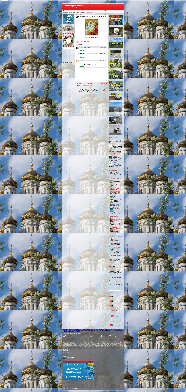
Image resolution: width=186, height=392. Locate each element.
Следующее (78, 83)
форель (104, 346)
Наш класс (121, 335)
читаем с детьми (117, 346)
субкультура (76, 346)
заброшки (115, 343)
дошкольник (94, 336)
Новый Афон (85, 342)
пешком (101, 345)
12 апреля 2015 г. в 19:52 (102, 53)
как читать (70, 344)
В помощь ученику (86, 10)
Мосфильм (81, 342)
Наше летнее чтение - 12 (117, 199)
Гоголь (106, 341)
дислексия (108, 340)
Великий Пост (67, 336)
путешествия (76, 335)
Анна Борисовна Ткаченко (85, 47)
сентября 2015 (113, 310)
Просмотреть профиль (70, 357)
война (89, 343)
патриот (98, 345)
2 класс (107, 336)
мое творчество (75, 336)
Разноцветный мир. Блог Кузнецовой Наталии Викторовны (114, 217)
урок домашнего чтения (99, 346)
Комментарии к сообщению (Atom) (87, 85)
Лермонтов (73, 342)
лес (81, 344)
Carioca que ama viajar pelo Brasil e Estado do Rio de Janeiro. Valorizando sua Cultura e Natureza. (115, 189)
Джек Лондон (115, 341)
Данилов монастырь (110, 341)
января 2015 (113, 322)
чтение (69, 335)
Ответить (82, 50)
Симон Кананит (108, 342)
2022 (111, 297)
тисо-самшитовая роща (89, 346)
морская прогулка (91, 344)
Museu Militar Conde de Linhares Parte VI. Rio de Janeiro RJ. (117, 192)
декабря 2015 (113, 307)
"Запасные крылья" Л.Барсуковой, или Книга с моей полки (118, 219)
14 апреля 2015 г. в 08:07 (102, 60)
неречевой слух (115, 344)
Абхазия (107, 335)
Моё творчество (116, 10)
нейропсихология (65, 341)
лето (103, 336)
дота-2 (106, 343)
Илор (118, 341)
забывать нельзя (120, 343)
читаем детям (112, 346)
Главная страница (91, 83)
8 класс (93, 341)
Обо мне (68, 10)
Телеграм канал (74, 10)
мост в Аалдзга (97, 344)
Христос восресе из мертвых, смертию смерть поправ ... (115, 318)
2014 (111, 324)
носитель (119, 344)
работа (74, 341)
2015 (111, 306)
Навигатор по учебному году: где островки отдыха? (115, 256)
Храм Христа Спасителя (69, 343)
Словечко (111, 246)
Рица (73, 340)
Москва (94, 335)
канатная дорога (75, 344)
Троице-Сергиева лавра (90, 340)
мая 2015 (112, 314)
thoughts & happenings (114, 170)
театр (84, 346)
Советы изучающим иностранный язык (97, 10)
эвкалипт (121, 346)
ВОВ (103, 341)
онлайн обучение (74, 345)
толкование (94, 346)
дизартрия (100, 340)
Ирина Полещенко (112, 280)
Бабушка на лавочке (113, 227)
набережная (120, 340)
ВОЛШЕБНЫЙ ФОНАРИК (114, 207)
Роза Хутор (83, 340)
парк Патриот (91, 345)
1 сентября (86, 341)
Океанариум (89, 342)
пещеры (70, 341)
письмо (110, 345)
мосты (100, 344)
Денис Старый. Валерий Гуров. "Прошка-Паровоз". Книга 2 (117, 229)
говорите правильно (93, 343)
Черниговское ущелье (76, 343)
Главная (64, 10)
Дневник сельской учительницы (115, 255)
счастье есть (80, 346)
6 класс (90, 341)
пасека (95, 345)
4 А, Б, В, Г (110, 150)
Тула (64, 343)
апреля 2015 (113, 315)
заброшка (112, 343)
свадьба (70, 346)
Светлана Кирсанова (112, 283)
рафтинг (119, 345)
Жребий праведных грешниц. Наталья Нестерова (116, 239)
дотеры (109, 343)
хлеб (106, 346)
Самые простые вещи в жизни (115, 321)
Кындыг (70, 342)
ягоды (83, 341)
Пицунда (70, 340)
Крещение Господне (65, 342)
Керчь (121, 341)
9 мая (95, 341)
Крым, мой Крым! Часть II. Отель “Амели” (117, 156)
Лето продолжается (117, 247)
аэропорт (83, 343)
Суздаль (115, 342)
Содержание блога (90, 12)
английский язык (114, 335)
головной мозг (96, 340)
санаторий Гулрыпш (78, 341)
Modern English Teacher (73, 6)
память (83, 345)
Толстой (122, 342)
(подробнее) (115, 278)
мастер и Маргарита (85, 344)
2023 (111, 296)
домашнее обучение (114, 340)
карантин (79, 344)
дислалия (105, 340)
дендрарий (103, 343)
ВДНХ (101, 341)
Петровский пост (94, 342)
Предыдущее (104, 83)
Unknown (81, 60)
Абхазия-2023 (113, 336)
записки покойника (65, 344)
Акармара (98, 341)
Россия (104, 342)
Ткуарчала (118, 342)
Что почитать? (83, 12)
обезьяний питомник (68, 345)
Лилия (110, 270)
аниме (80, 343)
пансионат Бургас (87, 345)
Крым (118, 336)
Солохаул (112, 342)
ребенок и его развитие (86, 335)
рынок (67, 346)
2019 (111, 301)
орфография (79, 345)
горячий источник (99, 343)
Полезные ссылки (76, 12)
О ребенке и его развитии (67, 12)
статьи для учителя (100, 335)
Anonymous (111, 266)
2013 (111, 325)
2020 (111, 300)
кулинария (99, 336)
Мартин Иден (77, 342)
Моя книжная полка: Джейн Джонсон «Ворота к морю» (117, 209)
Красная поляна (65, 340)
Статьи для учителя (108, 10)
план (112, 345)
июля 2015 (112, 311)
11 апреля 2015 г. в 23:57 (102, 47)
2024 (111, 295)
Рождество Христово (78, 340)
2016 (111, 305)
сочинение (73, 346)
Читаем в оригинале (86, 336)
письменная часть (105, 345)
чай (108, 346)
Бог (79, 42)
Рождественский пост (99, 342)
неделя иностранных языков (108, 344)
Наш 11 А (80, 10)
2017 (111, 304)
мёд (102, 344)
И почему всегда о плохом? (115, 316)
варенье (86, 343)
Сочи (80, 336)
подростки (115, 345)
